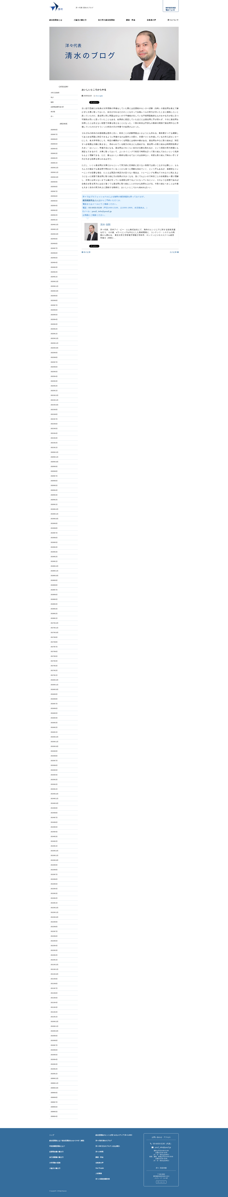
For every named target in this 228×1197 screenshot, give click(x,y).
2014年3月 (54, 836)
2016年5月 (54, 713)
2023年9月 (54, 295)
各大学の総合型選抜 (106, 20)
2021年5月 (54, 428)
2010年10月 (54, 1031)
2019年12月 (54, 509)
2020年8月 (54, 471)
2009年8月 (54, 1097)
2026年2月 (54, 158)
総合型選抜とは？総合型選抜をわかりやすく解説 (66, 1141)
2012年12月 (54, 907)
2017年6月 (54, 651)
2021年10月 (54, 405)
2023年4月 (54, 319)
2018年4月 (54, 604)
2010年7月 (54, 1045)
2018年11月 (54, 571)
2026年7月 (54, 134)
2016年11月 (54, 684)
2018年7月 (54, 590)
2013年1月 (54, 903)
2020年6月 (54, 480)
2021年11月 (54, 400)
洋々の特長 (99, 1152)
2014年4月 (54, 832)
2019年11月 (54, 514)
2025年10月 (54, 177)
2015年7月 (54, 760)
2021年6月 (54, 424)
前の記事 (87, 252)
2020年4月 (54, 490)
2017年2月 (54, 670)
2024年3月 (54, 267)
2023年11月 (54, 286)
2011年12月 (54, 964)
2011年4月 (54, 1002)
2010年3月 (54, 1064)
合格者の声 (151, 20)
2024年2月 (54, 272)
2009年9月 (54, 1092)
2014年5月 (54, 827)
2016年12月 (54, 680)
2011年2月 (54, 1012)
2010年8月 (54, 1040)
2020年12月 (54, 452)
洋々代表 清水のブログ (84, 8)
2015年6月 (54, 765)
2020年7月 (54, 476)
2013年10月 (54, 860)
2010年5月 (54, 1054)
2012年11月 (54, 912)
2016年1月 (54, 732)
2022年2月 (54, 386)
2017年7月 (54, 647)
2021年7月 (54, 419)
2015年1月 (54, 789)
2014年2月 (54, 841)
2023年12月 (54, 281)
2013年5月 (54, 884)
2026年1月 (54, 163)
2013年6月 (54, 879)
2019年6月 (54, 537)
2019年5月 (54, 542)
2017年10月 (54, 632)
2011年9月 (54, 979)
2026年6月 (54, 139)
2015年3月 (54, 779)
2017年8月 (54, 642)
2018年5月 (54, 599)
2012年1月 (54, 960)
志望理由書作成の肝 (57, 107)
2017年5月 (54, 656)
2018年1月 (54, 618)
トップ (51, 1135)
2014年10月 (54, 803)
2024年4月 (54, 262)
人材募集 (99, 1173)
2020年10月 (54, 462)
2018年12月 (54, 566)
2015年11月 (54, 741)
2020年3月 (54, 495)
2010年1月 (54, 1073)
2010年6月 (54, 1050)
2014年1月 (54, 846)
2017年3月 (54, 665)
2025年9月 (54, 182)
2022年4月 (54, 376)
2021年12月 (54, 395)
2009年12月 (54, 1078)
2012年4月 (54, 945)
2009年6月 (54, 1107)
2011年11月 (54, 969)
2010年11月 (54, 1026)
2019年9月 (54, 523)
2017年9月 (54, 637)
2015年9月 (54, 751)
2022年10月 (54, 348)
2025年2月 (54, 215)
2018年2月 (54, 613)
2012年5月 (54, 941)
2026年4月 (54, 148)
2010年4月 (54, 1059)
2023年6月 (54, 310)
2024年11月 (54, 229)
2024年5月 (54, 258)
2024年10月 (54, 234)
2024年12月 (54, 224)
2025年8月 (54, 186)
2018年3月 (54, 609)
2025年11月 (54, 172)
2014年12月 (54, 794)
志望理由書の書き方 (56, 1152)
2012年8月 (54, 926)
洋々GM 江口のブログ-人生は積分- (108, 1146)
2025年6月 (54, 196)
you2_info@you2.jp (102, 211)
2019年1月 (54, 561)
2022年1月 (54, 390)
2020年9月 (54, 466)
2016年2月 (54, 727)
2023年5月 (54, 314)
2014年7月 (54, 817)
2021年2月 (54, 443)
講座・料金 (130, 20)
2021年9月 (54, 409)
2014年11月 (54, 798)
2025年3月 (54, 210)
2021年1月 (54, 447)
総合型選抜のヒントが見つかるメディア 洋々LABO (114, 1135)
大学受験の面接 (54, 1163)
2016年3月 (54, 722)
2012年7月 (54, 931)
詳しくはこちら (161, 1182)
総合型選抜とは (55, 20)
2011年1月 (54, 1017)
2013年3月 (54, 893)
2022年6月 (54, 367)
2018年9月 (54, 580)
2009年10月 (54, 1088)
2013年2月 (54, 898)
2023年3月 (54, 324)
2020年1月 (54, 504)
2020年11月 (54, 457)
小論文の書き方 (80, 20)
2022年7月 (54, 362)
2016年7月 (54, 703)
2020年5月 (54, 485)
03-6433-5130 (95, 208)
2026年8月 (54, 129)
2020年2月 (54, 499)
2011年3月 (54, 1007)
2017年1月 (54, 675)
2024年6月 (54, 253)
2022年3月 (54, 381)
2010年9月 (54, 1036)
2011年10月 (54, 974)
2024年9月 (54, 239)
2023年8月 (54, 300)
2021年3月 (54, 438)
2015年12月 (54, 737)
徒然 (101, 96)
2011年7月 (54, 988)
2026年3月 (54, 153)
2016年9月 (54, 694)
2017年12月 (54, 623)
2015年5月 (54, 770)
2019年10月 (54, 518)
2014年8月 (54, 813)
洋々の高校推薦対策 (103, 1179)
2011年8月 (54, 983)
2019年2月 (54, 556)
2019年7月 (54, 533)
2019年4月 (54, 547)
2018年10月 (54, 575)
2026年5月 (54, 144)
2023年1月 (54, 333)
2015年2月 (54, 784)
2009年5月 (54, 1111)
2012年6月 (54, 936)
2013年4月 (54, 888)
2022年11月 (54, 343)
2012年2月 (54, 955)
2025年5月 (54, 201)
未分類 (53, 111)
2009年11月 (54, 1083)
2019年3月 (54, 552)
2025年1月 (54, 220)
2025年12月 (54, 167)
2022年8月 (54, 357)
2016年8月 (54, 699)
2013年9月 (54, 865)
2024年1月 (54, 277)
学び (97, 96)
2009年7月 (54, 1102)
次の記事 (173, 252)
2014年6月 (54, 822)
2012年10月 (54, 917)
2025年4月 (54, 205)
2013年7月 (54, 874)
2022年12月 (54, 338)
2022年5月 (54, 371)
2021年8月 (54, 414)
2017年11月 (54, 628)
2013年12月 (54, 850)
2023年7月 (54, 305)
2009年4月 (54, 1116)
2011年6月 (54, 993)
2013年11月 (54, 855)
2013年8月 (54, 869)
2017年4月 (54, 661)
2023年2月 (54, 329)
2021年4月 (54, 433)
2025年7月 (54, 191)
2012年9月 (54, 922)
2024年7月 (54, 248)
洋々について (173, 20)
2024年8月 (54, 243)
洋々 (52, 116)
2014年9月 (54, 808)
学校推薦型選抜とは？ (57, 1146)
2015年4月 (54, 775)
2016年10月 (54, 689)
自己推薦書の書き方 (56, 1157)
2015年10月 (54, 746)
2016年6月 (54, 708)
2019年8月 (54, 528)
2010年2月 (54, 1069)
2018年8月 (54, 585)
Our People (100, 1168)
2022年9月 (54, 352)
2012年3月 (54, 950)
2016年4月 (54, 718)
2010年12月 (54, 1021)
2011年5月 (54, 998)
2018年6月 (54, 594)
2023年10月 (54, 291)
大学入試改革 (55, 92)
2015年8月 (54, 756)
